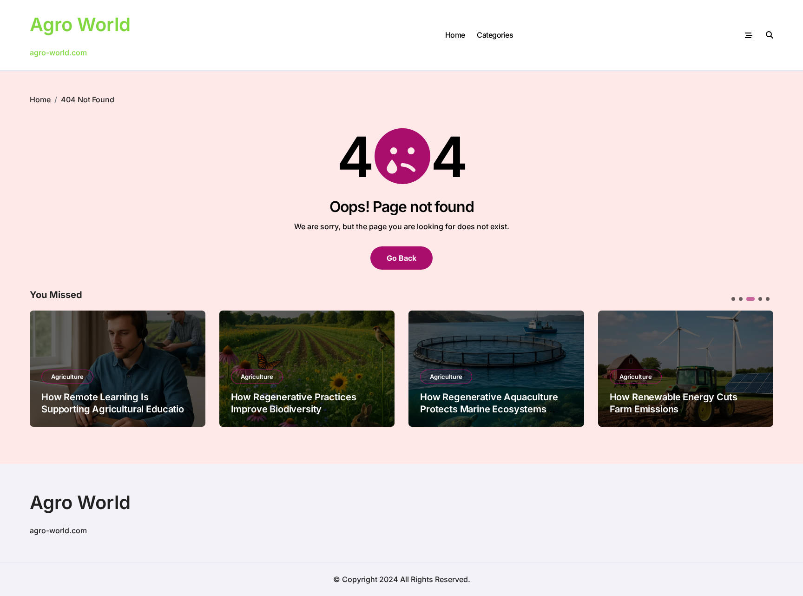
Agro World (80, 24)
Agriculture (67, 376)
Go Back (401, 258)
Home (455, 35)
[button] (759, 367)
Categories (495, 35)
